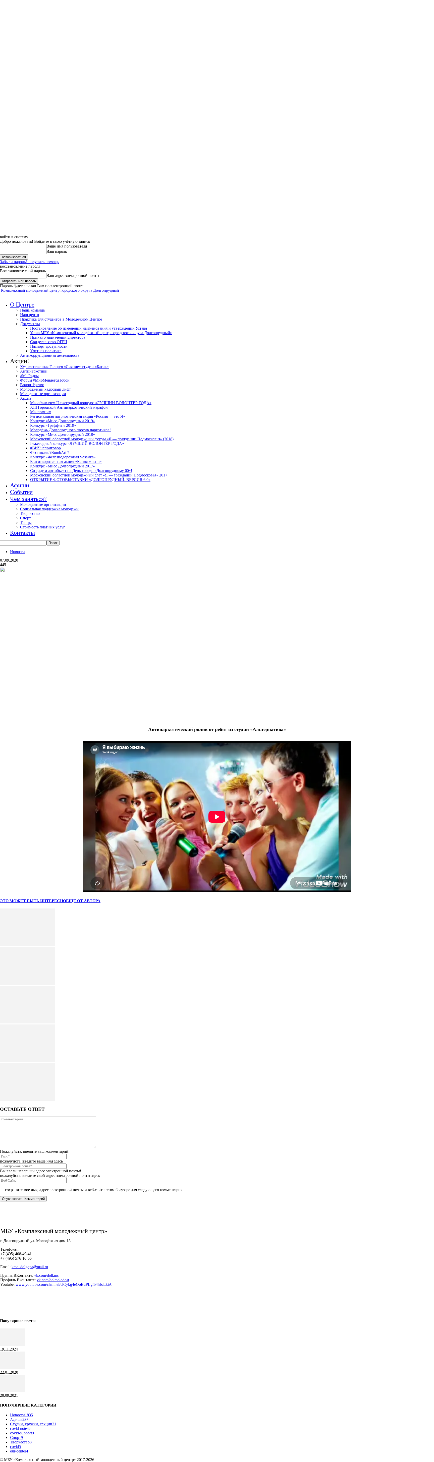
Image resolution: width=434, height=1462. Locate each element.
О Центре (22, 304)
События (21, 492)
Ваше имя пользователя (66, 246)
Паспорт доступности (49, 346)
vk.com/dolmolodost (53, 1280)
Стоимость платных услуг (42, 527)
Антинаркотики (33, 371)
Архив (25, 398)
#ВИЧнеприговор (45, 448)
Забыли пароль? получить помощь (29, 262)
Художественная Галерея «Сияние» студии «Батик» (64, 366)
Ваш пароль (56, 251)
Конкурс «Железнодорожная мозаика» (63, 457)
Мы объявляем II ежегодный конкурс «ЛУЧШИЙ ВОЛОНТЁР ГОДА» (90, 403)
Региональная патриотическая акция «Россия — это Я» (77, 416)
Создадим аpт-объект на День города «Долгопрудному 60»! (81, 470)
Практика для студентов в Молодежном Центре (61, 319)
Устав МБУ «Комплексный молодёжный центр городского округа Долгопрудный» (101, 333)
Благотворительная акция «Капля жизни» (66, 461)
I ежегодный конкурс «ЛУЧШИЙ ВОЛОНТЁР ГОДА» (77, 443)
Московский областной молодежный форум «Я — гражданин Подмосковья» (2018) (102, 439)
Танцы (26, 522)
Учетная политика (46, 351)
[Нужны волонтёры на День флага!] (27, 983)
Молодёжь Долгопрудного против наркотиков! (70, 430)
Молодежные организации (43, 394)
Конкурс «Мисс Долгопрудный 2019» (62, 421)
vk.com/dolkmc (46, 1275)
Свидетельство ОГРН (48, 342)
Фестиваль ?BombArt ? (49, 452)
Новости (17, 552)
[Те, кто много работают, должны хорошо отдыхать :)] (12, 1391)
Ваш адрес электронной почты (72, 275)
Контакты (22, 532)
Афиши (19, 485)
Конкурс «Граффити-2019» (53, 425)
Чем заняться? (28, 499)
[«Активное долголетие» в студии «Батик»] (12, 1368)
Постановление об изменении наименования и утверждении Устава (88, 328)
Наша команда (32, 310)
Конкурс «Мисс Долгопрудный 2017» (62, 466)
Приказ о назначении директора (57, 337)
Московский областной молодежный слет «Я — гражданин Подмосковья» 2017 (98, 475)
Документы (30, 324)
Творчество (30, 513)
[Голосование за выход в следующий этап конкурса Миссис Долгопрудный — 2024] (12, 1345)
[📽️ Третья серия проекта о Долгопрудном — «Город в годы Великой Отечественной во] (27, 945)
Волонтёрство (32, 385)
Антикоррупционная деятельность (49, 355)
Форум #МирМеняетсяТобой (45, 380)
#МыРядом (29, 376)
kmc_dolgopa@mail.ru (30, 1267)
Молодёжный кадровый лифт (45, 389)
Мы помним (40, 412)
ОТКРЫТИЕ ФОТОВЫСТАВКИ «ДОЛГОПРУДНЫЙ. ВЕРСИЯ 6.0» (90, 479)
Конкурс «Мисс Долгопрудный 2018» (62, 434)
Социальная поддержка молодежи (49, 509)
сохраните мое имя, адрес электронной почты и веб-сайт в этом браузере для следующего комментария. (94, 1190)
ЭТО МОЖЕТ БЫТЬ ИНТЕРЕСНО (33, 901)
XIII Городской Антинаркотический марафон (69, 407)
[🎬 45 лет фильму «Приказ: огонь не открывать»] (27, 1099)
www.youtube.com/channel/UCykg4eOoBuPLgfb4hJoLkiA (64, 1284)
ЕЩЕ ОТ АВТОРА (83, 901)
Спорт (25, 518)
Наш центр (29, 315)
